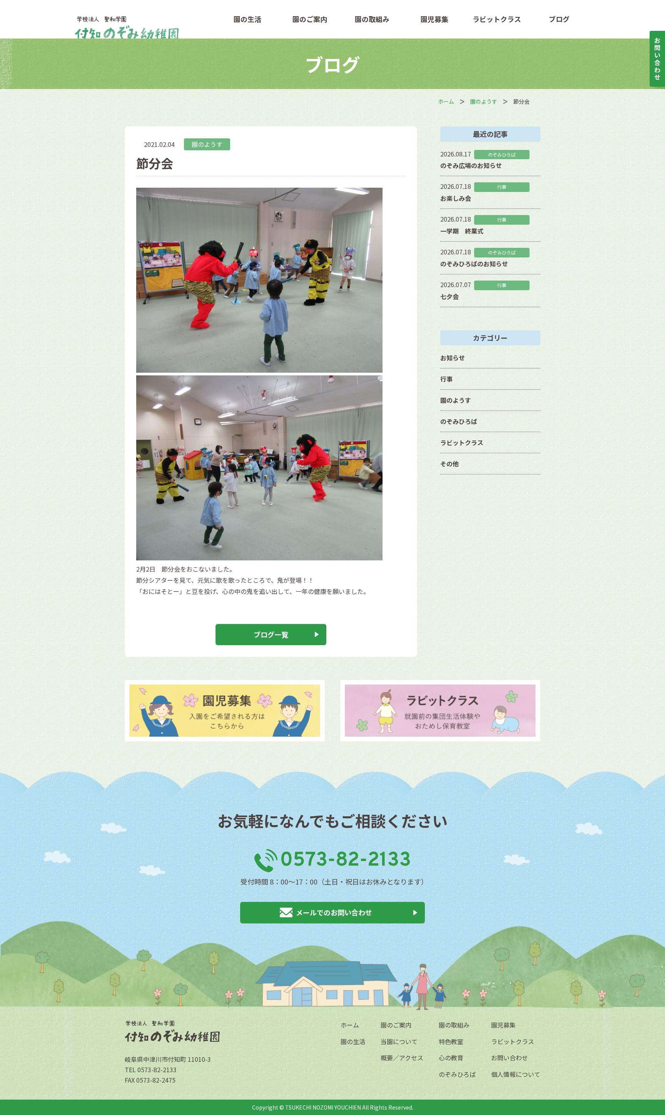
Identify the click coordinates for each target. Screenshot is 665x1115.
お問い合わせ (509, 1057)
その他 (449, 463)
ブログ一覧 (271, 634)
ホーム (350, 1025)
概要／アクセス (402, 1057)
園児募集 (434, 19)
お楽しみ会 (455, 198)
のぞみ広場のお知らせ (471, 165)
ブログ (559, 19)
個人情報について (515, 1074)
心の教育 (451, 1057)
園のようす (207, 144)
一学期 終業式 (461, 230)
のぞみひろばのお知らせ (474, 263)
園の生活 (247, 19)
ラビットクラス (497, 19)
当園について (399, 1041)
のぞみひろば (458, 421)
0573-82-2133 (345, 860)
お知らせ (452, 357)
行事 (446, 378)
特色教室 (451, 1041)
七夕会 (449, 296)
